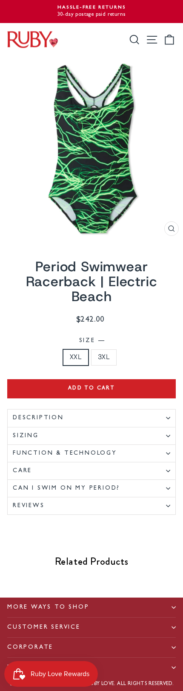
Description (38, 418)
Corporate (30, 647)
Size (91, 341)
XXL (76, 357)
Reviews (29, 506)
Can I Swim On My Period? (66, 488)
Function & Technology (65, 453)
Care (22, 471)
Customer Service (43, 627)
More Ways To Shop (48, 607)
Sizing (26, 436)
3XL (104, 357)
